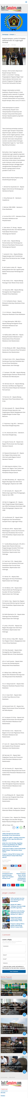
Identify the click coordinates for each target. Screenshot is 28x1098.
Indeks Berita (12, 1077)
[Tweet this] (9, 885)
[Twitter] (16, 866)
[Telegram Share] (17, 885)
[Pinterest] (19, 866)
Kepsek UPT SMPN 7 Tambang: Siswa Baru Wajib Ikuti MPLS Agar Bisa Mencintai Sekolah (13, 839)
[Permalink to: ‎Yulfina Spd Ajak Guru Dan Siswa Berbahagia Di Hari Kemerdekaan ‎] (6, 900)
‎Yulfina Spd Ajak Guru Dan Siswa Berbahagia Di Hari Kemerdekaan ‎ (17, 899)
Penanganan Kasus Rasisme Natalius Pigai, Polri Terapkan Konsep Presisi (8, 875)
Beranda (3, 1092)
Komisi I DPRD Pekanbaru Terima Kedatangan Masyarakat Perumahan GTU (12, 1009)
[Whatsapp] (22, 885)
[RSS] (4, 868)
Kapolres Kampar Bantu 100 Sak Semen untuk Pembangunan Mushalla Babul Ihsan (21, 876)
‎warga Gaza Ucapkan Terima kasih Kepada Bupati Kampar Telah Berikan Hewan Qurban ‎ (13, 850)
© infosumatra (4, 1077)
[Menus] (26, 2)
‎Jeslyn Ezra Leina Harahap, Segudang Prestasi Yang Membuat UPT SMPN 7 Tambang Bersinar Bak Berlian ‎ (12, 844)
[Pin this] (13, 885)
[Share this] (4, 885)
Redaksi (3, 1095)
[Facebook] (12, 866)
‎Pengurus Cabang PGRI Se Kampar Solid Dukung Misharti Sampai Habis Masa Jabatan (12, 855)
